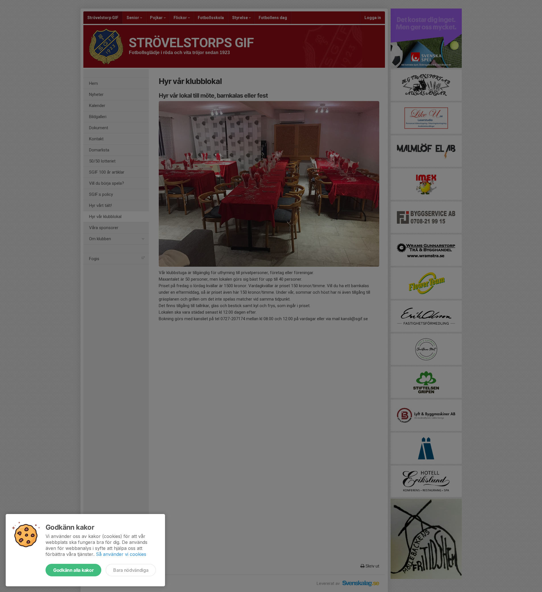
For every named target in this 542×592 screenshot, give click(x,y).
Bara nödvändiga (130, 570)
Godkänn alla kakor (73, 570)
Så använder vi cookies (121, 554)
